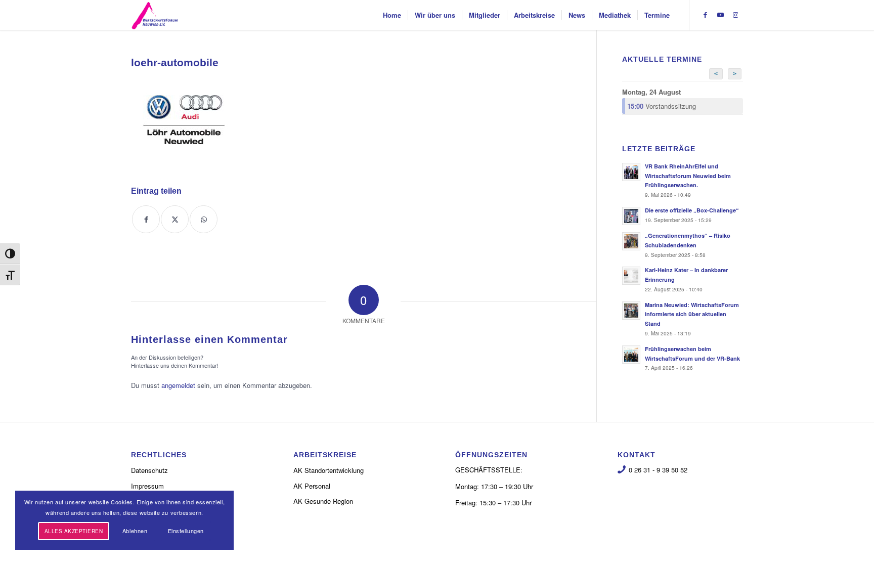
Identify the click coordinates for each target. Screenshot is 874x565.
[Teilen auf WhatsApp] (203, 219)
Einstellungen (186, 531)
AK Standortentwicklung (328, 470)
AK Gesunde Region (323, 501)
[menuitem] (392, 15)
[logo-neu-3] (155, 15)
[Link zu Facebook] (705, 14)
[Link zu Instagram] (735, 14)
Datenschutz (149, 470)
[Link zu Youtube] (720, 14)
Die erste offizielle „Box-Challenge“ (692, 210)
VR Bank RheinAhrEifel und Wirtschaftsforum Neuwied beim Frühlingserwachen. (688, 175)
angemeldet (178, 385)
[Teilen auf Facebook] (146, 219)
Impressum (147, 486)
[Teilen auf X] (175, 219)
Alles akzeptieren (74, 531)
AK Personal (311, 486)
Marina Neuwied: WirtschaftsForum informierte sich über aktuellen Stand (692, 314)
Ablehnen (134, 531)
